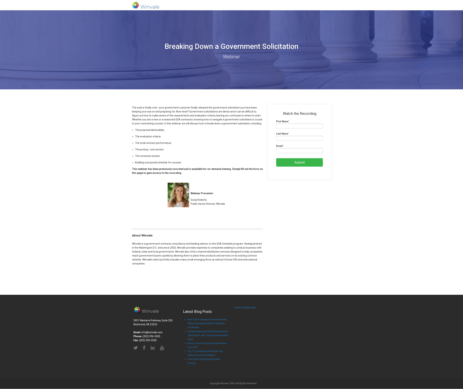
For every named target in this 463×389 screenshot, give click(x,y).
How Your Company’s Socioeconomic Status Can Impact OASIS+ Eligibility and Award (207, 323)
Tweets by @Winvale (245, 307)
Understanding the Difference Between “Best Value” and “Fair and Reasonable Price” (208, 335)
